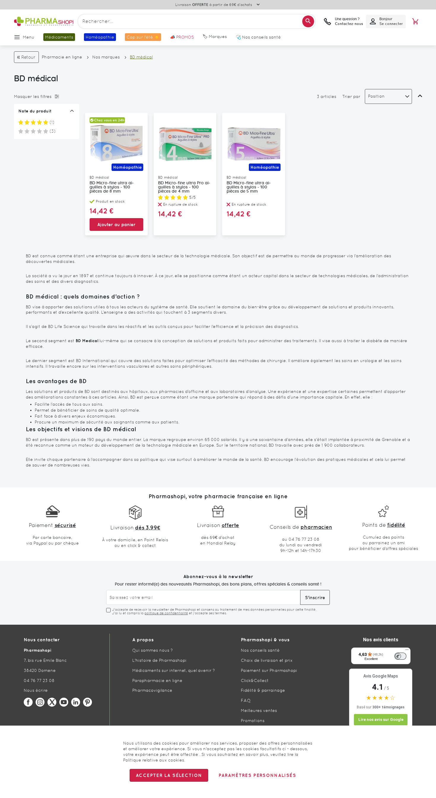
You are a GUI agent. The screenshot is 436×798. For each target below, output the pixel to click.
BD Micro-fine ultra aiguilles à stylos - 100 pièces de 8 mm (112, 187)
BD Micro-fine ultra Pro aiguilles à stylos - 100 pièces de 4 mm (184, 187)
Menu (28, 37)
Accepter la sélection (169, 775)
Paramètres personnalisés (257, 775)
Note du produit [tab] (35, 111)
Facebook (28, 702)
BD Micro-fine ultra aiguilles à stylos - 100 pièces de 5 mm (249, 187)
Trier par (351, 96)
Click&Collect (255, 680)
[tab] (45, 96)
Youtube (63, 702)
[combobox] (197, 21)
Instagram (40, 702)
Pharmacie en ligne (62, 57)
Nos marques (106, 57)
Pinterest (87, 702)
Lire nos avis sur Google (380, 719)
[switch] (400, 656)
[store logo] (43, 21)
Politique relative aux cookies (153, 760)
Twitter (51, 702)
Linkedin (75, 702)
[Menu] (406, 651)
